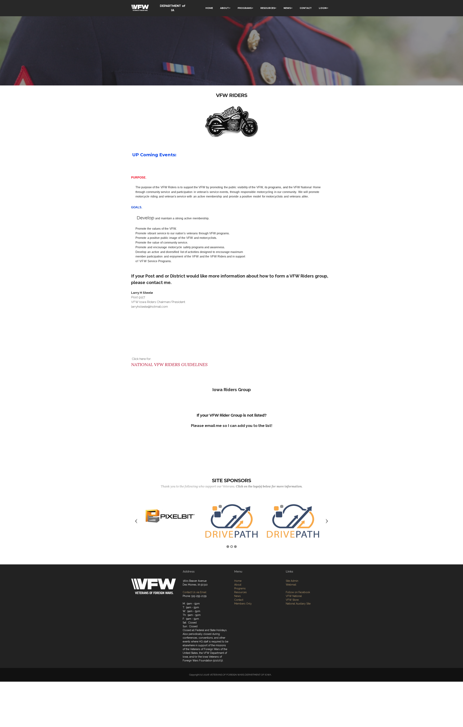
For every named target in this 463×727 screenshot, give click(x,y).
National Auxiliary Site (298, 603)
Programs (240, 588)
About (237, 584)
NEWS (287, 8)
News (237, 596)
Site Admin (292, 580)
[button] (136, 521)
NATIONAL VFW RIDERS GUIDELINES (169, 364)
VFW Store (292, 599)
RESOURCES (267, 8)
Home (237, 580)
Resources (240, 592)
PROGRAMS (245, 8)
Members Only (243, 603)
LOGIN (323, 8)
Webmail (291, 584)
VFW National (294, 596)
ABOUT (224, 8)
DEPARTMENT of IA (172, 8)
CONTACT (306, 8)
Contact (238, 599)
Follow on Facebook (298, 592)
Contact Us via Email (194, 592)
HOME (209, 8)
